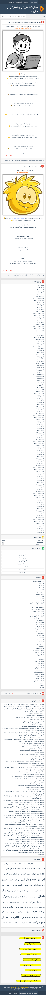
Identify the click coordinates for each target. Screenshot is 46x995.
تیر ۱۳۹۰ (40, 515)
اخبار (41, 590)
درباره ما (11, 2)
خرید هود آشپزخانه (37, 798)
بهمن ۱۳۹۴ (39, 396)
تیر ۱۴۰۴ (40, 294)
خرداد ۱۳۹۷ (39, 363)
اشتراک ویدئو (32, 944)
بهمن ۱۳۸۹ (39, 526)
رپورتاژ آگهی (39, 635)
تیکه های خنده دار (31, 891)
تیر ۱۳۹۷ (40, 361)
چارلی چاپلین (39, 622)
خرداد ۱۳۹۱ (39, 491)
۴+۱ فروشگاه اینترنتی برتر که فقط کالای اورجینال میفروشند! (26, 822)
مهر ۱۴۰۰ (40, 344)
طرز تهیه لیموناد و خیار (36, 757)
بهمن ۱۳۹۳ (39, 422)
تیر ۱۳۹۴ (40, 411)
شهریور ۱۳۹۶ (39, 370)
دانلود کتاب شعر (23, 552)
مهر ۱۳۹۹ (40, 352)
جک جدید (37, 911)
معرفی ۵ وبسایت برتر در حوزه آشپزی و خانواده (30, 809)
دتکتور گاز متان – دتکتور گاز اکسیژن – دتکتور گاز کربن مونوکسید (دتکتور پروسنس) (22, 739)
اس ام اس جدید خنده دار (29, 874)
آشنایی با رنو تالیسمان (36, 783)
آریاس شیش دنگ (38, 794)
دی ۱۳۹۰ (40, 502)
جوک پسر (36, 907)
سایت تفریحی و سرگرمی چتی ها (19, 987)
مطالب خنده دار (12, 917)
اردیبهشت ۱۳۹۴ (38, 415)
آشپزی (41, 585)
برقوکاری (40, 854)
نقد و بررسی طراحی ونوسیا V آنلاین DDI (31, 722)
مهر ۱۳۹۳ (40, 431)
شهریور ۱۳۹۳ (39, 433)
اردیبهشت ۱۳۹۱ (38, 493)
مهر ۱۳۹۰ (40, 509)
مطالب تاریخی (39, 668)
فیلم (41, 657)
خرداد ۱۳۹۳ (39, 439)
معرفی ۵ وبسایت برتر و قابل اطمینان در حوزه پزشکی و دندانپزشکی (24, 818)
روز (13, 693)
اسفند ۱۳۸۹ (39, 524)
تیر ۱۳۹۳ (40, 437)
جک (25, 907)
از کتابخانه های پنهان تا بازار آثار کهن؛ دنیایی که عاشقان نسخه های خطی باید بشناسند (22, 709)
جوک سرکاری (7, 902)
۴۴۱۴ (41, 583)
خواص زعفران (39, 752)
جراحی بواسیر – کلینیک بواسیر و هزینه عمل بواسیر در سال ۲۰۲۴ (24, 761)
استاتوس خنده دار (15, 885)
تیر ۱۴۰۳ (40, 309)
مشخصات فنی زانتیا (37, 765)
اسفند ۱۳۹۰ (39, 498)
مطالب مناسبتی (38, 681)
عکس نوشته (39, 655)
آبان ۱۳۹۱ (40, 480)
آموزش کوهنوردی (30, 954)
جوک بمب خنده (32, 897)
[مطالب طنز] (23, 71)
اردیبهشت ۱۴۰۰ (38, 346)
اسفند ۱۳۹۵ (39, 376)
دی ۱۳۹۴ (40, 398)
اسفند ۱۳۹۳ (39, 420)
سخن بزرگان (39, 640)
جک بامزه (9, 907)
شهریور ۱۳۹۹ (39, 355)
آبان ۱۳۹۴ (40, 402)
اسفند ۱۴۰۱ (39, 331)
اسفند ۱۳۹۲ (39, 446)
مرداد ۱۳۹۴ (39, 409)
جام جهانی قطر (23, 555)
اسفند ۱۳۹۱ (39, 472)
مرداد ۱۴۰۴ (39, 292)
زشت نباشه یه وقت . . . (32, 166)
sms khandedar (40, 864)
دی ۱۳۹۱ (40, 476)
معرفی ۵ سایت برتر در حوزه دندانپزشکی (31, 820)
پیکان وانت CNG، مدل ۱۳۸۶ (34, 770)
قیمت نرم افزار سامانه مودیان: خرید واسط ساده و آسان (27, 776)
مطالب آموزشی (38, 666)
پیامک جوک (39, 160)
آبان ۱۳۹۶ (40, 368)
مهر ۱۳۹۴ (40, 404)
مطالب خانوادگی (38, 672)
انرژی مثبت (39, 594)
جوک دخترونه (15, 902)
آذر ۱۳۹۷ (40, 359)
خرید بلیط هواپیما (30, 975)
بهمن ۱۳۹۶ (39, 365)
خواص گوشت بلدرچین (36, 748)
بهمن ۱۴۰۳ (39, 303)
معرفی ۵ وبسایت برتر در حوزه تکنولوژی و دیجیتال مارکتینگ (26, 811)
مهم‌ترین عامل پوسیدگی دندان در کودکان (31, 754)
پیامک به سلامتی (38, 601)
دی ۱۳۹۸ (40, 357)
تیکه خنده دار (40, 891)
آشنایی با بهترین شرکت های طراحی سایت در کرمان (29, 779)
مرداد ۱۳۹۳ (39, 435)
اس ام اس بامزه (34, 868)
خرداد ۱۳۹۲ (39, 465)
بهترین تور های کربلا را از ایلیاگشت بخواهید (30, 763)
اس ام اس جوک (14, 874)
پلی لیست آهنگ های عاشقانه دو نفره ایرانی (30, 785)
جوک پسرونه (30, 907)
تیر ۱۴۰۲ (40, 322)
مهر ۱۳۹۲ (40, 457)
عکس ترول (39, 648)
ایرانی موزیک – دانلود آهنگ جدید (33, 774)
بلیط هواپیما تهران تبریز (28, 981)
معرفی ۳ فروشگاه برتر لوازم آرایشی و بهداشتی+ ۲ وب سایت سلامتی (23, 824)
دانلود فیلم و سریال (30, 938)
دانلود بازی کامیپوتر (30, 949)
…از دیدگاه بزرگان (37, 581)
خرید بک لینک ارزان (23, 572)
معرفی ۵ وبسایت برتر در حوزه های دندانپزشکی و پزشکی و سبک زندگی (23, 815)
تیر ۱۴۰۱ (40, 335)
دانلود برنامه (39, 627)
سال (6, 693)
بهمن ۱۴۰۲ (39, 318)
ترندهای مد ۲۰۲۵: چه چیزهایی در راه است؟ (30, 744)
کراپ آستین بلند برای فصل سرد (33, 711)
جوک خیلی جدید (27, 902)
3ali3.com (17, 863)
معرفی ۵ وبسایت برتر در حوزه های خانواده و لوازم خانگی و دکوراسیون (23, 807)
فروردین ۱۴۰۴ (38, 300)
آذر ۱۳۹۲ (40, 452)
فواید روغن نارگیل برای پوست (34, 787)
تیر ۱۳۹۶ (40, 372)
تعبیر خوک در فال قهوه (36, 720)
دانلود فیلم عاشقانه (23, 558)
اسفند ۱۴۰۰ (39, 339)
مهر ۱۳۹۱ (40, 483)
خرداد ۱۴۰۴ (39, 296)
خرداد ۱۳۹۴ (39, 413)
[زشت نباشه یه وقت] (23, 215)
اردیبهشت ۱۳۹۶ (38, 374)
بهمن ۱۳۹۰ (39, 500)
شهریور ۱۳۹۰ (39, 511)
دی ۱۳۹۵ (40, 381)
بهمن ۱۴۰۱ (39, 333)
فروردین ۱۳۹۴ (38, 418)
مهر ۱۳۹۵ (40, 387)
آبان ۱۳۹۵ (40, 385)
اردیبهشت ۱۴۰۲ (38, 326)
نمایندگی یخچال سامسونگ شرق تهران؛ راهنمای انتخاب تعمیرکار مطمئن (23, 704)
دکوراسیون (39, 631)
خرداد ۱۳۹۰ (39, 517)
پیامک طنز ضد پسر (37, 614)
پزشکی (41, 598)
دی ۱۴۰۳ (40, 305)
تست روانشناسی (38, 618)
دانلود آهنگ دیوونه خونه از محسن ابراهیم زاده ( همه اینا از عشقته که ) (23, 796)
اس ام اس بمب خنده (22, 868)
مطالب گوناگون (21, 275)
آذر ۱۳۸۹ (40, 530)
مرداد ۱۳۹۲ (39, 461)
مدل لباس (40, 663)
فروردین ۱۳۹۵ (38, 394)
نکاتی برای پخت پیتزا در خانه (35, 789)
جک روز (30, 912)
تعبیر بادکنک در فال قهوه (36, 713)
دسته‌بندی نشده (38, 629)
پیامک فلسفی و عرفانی (36, 616)
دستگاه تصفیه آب (38, 781)
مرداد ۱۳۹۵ (39, 389)
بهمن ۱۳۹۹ (39, 348)
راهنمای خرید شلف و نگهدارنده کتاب (32, 726)
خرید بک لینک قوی (23, 567)
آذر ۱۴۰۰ (40, 342)
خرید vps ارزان (31, 959)
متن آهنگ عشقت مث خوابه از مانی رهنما (31, 746)
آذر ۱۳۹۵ (40, 383)
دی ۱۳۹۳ (40, 424)
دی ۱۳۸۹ (40, 528)
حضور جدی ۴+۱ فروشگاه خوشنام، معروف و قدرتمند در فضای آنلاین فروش (22, 800)
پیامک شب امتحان (38, 611)
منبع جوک (40, 922)
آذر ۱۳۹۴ (40, 400)
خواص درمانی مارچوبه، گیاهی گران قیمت (31, 750)
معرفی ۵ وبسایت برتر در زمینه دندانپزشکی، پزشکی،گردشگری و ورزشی (22, 805)
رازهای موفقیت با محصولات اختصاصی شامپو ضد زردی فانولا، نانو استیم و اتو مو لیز (22, 792)
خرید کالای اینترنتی (30, 965)
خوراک (15, 993)
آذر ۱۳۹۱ (40, 478)
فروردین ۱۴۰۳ (38, 316)
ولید (10, 993)
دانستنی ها (39, 624)
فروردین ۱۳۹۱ (38, 496)
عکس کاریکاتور (38, 653)
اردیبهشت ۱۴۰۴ (38, 298)
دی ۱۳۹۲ (40, 450)
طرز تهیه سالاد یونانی (37, 759)
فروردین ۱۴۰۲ (38, 329)
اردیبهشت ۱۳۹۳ (38, 441)
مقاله (41, 683)
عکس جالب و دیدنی (37, 650)
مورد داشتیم (38, 114)
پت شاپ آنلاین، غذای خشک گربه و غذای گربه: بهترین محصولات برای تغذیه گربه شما (22, 733)
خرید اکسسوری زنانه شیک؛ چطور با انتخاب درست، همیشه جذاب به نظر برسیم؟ (22, 707)
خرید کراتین (33, 970)
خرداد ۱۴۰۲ (39, 324)
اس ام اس (40, 592)
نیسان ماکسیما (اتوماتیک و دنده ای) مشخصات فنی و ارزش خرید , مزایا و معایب (22, 828)
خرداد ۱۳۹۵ (39, 391)
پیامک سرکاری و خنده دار (28, 160)
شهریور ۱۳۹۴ (39, 407)
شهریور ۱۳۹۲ (39, 459)
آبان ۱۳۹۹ (40, 350)
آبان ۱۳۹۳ (40, 428)
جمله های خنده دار (20, 891)
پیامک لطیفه (20, 922)
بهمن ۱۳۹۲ (39, 448)
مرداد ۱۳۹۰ (39, 513)
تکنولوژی (40, 620)
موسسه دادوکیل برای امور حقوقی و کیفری (31, 735)
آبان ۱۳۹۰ (40, 506)
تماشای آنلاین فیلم (23, 561)
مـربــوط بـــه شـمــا (37, 275)
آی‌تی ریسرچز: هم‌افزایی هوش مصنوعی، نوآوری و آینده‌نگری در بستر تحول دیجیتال (22, 728)
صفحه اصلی (33, 2)
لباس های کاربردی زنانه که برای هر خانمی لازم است (28, 717)
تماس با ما (19, 2)
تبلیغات (26, 2)
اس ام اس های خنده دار (31, 885)
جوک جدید (12, 896)
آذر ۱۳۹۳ (40, 426)
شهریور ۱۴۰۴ (39, 290)
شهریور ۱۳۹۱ (39, 485)
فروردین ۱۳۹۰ (38, 522)
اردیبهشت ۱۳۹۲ (38, 467)
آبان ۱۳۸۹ (40, 532)
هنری (41, 685)
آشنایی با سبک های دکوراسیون (34, 826)
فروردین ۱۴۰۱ (38, 337)
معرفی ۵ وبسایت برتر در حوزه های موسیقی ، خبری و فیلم (27, 802)
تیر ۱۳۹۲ (40, 463)
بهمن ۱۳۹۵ (39, 378)
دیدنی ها (40, 633)
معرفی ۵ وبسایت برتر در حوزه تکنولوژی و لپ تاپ (29, 813)
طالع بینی (40, 644)
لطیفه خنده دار (31, 917)
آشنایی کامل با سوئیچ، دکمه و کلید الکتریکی (30, 772)
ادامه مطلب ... (7, 155)
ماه (9, 693)
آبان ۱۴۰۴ (40, 287)
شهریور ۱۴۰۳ (39, 307)
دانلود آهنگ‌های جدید (23, 564)
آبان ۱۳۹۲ (40, 454)
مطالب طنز (17, 160)
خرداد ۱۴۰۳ (39, 311)
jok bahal (24, 864)
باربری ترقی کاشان (37, 724)
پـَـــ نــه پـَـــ (39, 596)
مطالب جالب (39, 670)
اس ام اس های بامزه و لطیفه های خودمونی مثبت (23, 22)
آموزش (41, 588)
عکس (41, 646)
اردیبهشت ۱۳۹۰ (38, 519)
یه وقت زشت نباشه (21, 225)
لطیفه (40, 917)
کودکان (41, 659)
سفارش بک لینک (23, 569)
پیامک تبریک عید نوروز (36, 603)
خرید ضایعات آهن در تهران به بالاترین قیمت (30, 852)
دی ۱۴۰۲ (40, 320)
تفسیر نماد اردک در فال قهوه (35, 715)
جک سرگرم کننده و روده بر (17, 912)
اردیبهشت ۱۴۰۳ (38, 313)
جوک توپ (21, 897)
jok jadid (31, 864)
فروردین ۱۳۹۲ (38, 470)
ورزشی (41, 687)
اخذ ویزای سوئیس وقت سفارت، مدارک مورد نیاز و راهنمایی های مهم (23, 768)
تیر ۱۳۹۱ (40, 489)
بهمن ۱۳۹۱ (39, 474)
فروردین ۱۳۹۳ (38, 444)
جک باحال (19, 906)
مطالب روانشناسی (38, 674)
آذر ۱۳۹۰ (40, 504)
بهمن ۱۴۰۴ (39, 285)
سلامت (41, 642)
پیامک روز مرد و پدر (37, 607)
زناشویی (40, 637)
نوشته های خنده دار (29, 922)
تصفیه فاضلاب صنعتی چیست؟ (34, 730)
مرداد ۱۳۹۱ (39, 487)
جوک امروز (11, 891)
